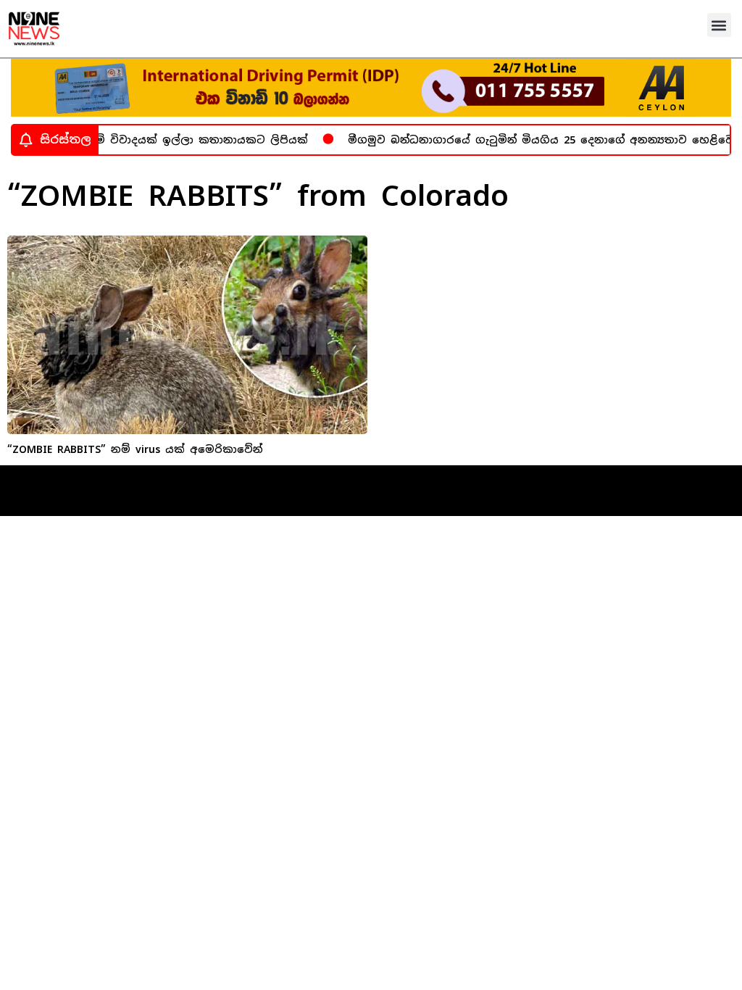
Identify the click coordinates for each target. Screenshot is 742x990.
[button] (719, 25)
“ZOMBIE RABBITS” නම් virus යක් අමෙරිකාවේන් (134, 449)
